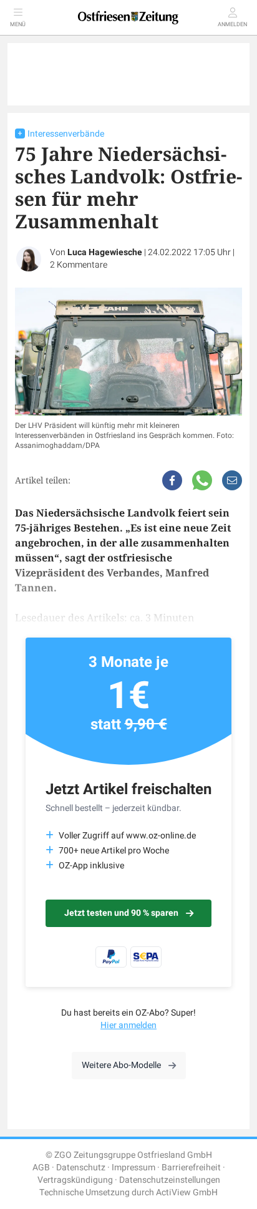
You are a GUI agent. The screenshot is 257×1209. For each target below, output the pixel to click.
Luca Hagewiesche (104, 252)
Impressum (133, 1167)
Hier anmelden (128, 1025)
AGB (41, 1167)
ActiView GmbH (187, 1192)
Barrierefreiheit (191, 1167)
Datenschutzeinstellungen (169, 1180)
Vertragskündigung (75, 1180)
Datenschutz (80, 1167)
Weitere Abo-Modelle (121, 1065)
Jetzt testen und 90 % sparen (121, 913)
